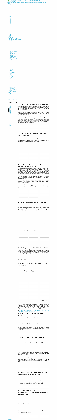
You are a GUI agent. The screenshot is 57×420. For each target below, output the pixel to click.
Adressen (11, 85)
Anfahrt (10, 95)
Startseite (9, 99)
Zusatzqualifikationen (12, 87)
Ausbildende (10, 7)
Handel (11, 67)
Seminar (9, 3)
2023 (10, 15)
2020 (10, 18)
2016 (10, 22)
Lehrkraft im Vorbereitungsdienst (13, 38)
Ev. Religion (11, 64)
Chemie (11, 61)
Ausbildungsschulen (12, 82)
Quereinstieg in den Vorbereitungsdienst (15, 39)
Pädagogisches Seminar (12, 77)
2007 (10, 32)
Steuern (11, 75)
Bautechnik (11, 45)
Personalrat (10, 34)
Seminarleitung (11, 5)
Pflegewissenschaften (13, 56)
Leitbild (10, 9)
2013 (10, 25)
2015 (10, 23)
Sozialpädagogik (12, 57)
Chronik (16, 99)
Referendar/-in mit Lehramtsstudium (15, 78)
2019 (10, 19)
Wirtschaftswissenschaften (13, 58)
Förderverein (10, 35)
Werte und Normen (12, 76)
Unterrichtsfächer (11, 59)
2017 (10, 21)
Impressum (10, 96)
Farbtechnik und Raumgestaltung (14, 49)
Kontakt (9, 92)
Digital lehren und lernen (12, 91)
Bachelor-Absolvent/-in (13, 81)
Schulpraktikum (11, 90)
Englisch (11, 63)
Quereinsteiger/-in (12, 79)
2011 (10, 27)
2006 (10, 33)
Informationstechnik (12, 53)
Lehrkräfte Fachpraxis (13, 80)
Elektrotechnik (12, 46)
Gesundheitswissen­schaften (14, 51)
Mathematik (11, 69)
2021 (10, 17)
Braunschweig (11, 8)
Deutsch (11, 62)
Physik (11, 70)
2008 (10, 31)
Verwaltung (10, 6)
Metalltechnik (11, 55)
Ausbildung (9, 43)
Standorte (11, 84)
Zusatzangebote (10, 86)
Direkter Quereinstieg (12, 40)
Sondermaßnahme (11, 41)
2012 (10, 26)
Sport (10, 74)
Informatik (11, 68)
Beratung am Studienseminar (13, 89)
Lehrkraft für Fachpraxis (12, 42)
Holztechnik (11, 52)
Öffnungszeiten (11, 94)
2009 (10, 30)
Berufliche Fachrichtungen (12, 44)
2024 (10, 14)
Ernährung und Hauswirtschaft (14, 48)
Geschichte (11, 66)
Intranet (10, 36)
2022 (10, 16)
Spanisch (11, 73)
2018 (10, 20)
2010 (10, 121)
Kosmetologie (12, 54)
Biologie (11, 60)
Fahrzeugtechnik (12, 50)
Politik (10, 71)
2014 (10, 24)
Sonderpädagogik (12, 72)
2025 (10, 13)
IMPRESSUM (10, 419)
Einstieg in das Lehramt (11, 37)
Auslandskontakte (11, 88)
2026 (10, 12)
